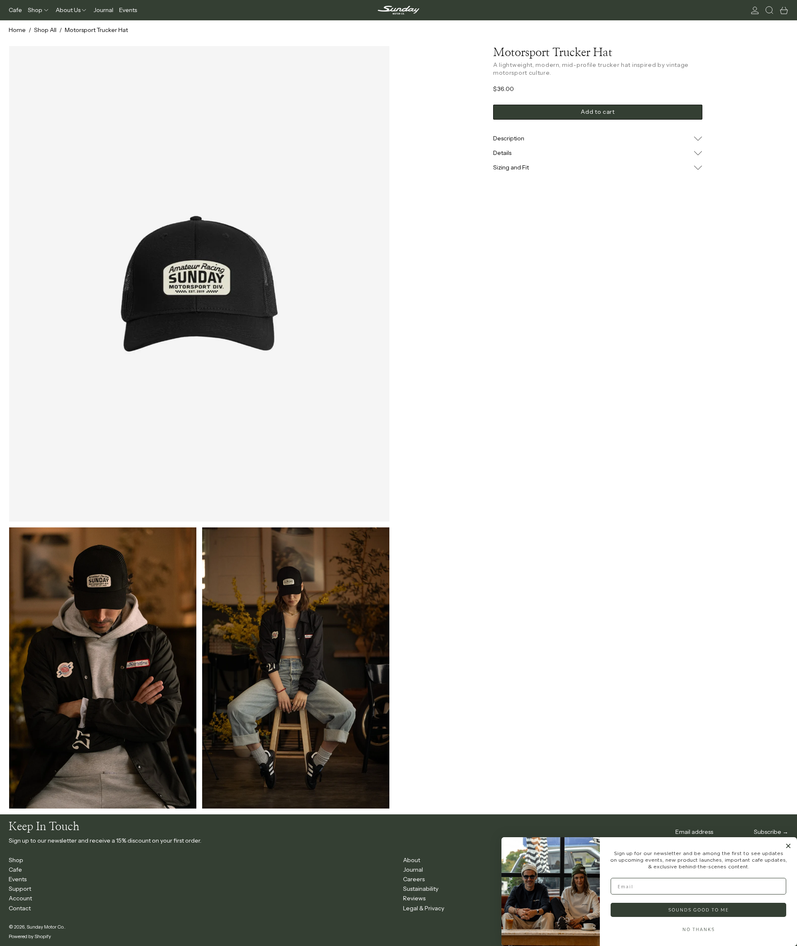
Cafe (15, 869)
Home (17, 30)
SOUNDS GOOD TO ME (698, 910)
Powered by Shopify (30, 936)
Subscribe (767, 832)
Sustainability (420, 888)
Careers (414, 879)
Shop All (45, 30)
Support (20, 888)
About (411, 860)
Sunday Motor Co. (45, 927)
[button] (769, 10)
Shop (16, 860)
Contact (20, 908)
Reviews (414, 898)
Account (20, 898)
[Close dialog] (788, 845)
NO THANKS (698, 929)
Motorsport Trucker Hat (96, 30)
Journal (413, 869)
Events (18, 879)
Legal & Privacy (423, 908)
